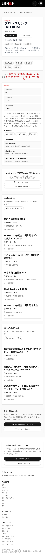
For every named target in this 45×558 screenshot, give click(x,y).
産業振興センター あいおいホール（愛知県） (21, 279)
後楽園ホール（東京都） (14, 312)
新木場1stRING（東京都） (15, 296)
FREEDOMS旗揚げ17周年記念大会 (21, 305)
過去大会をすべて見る (13, 338)
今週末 (4, 487)
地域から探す (6, 490)
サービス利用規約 (7, 539)
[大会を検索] (34, 3)
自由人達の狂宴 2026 (14, 219)
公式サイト (12, 35)
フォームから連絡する (23, 182)
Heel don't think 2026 (15, 288)
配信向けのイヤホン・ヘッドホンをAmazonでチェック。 (24, 78)
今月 (3, 503)
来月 (3, 506)
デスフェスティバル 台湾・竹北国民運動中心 (22, 256)
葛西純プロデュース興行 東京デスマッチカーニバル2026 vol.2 (22, 368)
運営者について (6, 528)
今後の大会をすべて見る (13, 208)
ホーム (5, 12)
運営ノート (5, 531)
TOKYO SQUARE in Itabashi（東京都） (20, 245)
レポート (4, 534)
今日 (3, 485)
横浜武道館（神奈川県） (14, 226)
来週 (3, 501)
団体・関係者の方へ (8, 498)
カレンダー (5, 495)
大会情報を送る (23, 459)
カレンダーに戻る (9, 31)
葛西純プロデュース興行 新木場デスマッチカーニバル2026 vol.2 (22, 388)
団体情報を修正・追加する (24, 424)
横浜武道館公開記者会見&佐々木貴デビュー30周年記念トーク (22, 350)
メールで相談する (24, 186)
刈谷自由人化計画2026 (15, 272)
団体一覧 (12, 12)
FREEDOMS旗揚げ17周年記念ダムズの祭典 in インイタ (22, 237)
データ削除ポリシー (8, 541)
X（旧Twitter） (26, 35)
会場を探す (5, 517)
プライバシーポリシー (8, 544)
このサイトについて (8, 526)
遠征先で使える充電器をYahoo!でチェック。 (24, 74)
